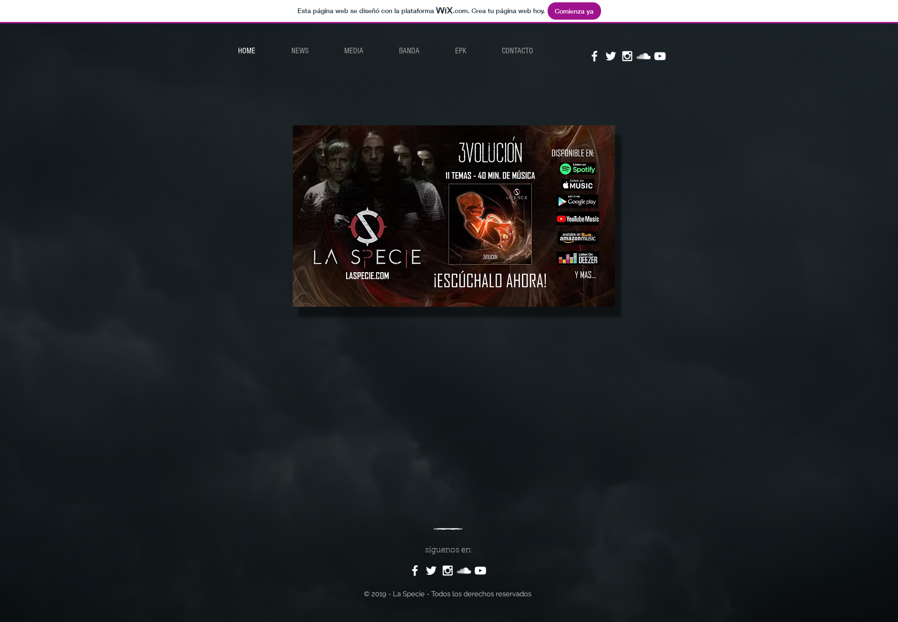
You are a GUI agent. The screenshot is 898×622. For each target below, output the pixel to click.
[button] (353, 51)
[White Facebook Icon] (594, 56)
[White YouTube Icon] (660, 56)
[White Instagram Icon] (627, 56)
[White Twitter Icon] (611, 56)
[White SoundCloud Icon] (644, 56)
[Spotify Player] (446, 410)
